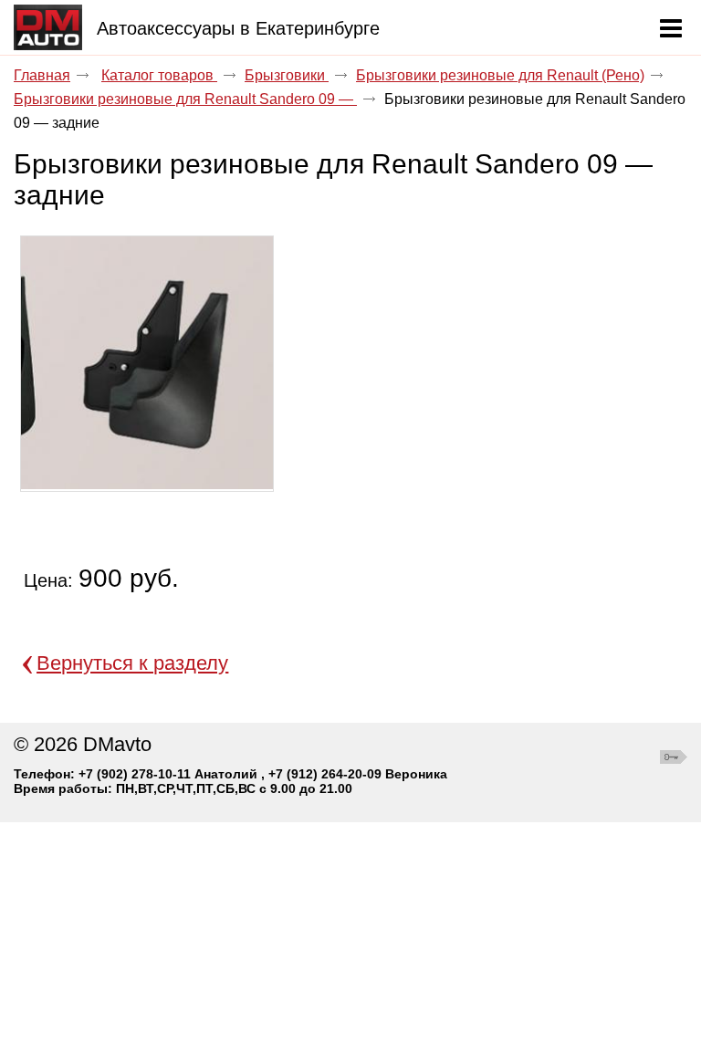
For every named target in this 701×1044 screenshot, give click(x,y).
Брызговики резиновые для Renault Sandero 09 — (185, 99)
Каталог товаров (159, 75)
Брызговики (287, 75)
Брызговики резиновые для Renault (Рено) (500, 75)
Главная (42, 75)
